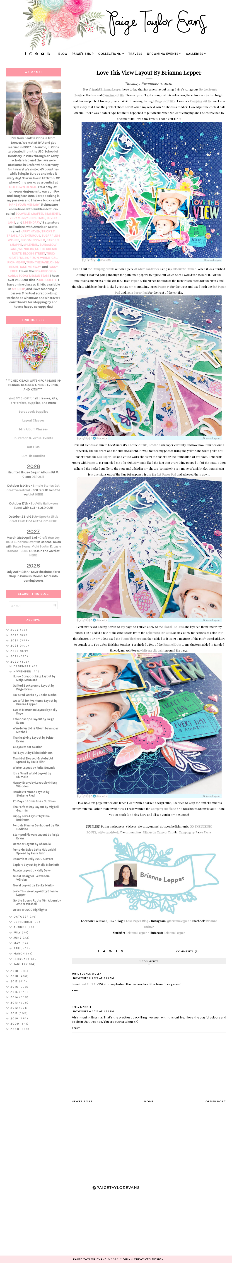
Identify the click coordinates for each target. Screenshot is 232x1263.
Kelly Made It (82, 1007)
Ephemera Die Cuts (159, 633)
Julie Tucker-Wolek (87, 973)
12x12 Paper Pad (136, 292)
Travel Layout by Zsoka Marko (33, 885)
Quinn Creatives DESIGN (143, 1259)
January (21, 964)
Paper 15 (163, 286)
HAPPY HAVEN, (31, 231)
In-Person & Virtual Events (33, 438)
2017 (14, 981)
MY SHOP (18, 289)
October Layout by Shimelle (32, 844)
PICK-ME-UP (16, 262)
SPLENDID (30, 245)
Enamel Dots (172, 644)
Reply (76, 990)
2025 (15, 635)
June (18, 937)
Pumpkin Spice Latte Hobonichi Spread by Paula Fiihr (34, 851)
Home (149, 1101)
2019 (14, 971)
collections (109, 54)
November (23, 671)
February (22, 959)
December (23, 666)
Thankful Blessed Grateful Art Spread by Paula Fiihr (33, 760)
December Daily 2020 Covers (33, 859)
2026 (15, 629)
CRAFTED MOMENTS (45, 214)
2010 (14, 1018)
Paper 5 (136, 281)
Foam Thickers (131, 638)
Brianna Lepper (111, 89)
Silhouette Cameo (184, 269)
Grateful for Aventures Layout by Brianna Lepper (35, 702)
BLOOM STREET (34, 253)
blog (62, 54)
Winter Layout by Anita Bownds (34, 767)
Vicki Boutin (40, 546)
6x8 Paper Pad (106, 457)
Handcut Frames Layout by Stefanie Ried (31, 793)
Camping (185, 832)
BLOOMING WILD (33, 240)
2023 (15, 645)
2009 (15, 1023)
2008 (15, 1029)
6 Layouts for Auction (27, 747)
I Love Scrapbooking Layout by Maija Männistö (34, 678)
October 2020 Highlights (30, 909)
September (24, 921)
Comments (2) (187, 951)
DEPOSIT (37, 477)
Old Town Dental (23, 187)
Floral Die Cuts (174, 627)
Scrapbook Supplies (33, 412)
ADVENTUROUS (29, 236)
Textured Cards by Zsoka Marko (35, 695)
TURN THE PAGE (38, 262)
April (18, 948)
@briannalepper (178, 921)
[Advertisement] (33, 1106)
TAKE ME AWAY (30, 267)
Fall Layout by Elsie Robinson (33, 752)
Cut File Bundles (33, 456)
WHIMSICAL (48, 258)
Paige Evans (22, 546)
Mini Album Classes (33, 429)
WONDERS (26, 249)
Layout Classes (33, 420)
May (18, 943)
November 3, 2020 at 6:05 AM (93, 978)
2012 (14, 1007)
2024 (15, 640)
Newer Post (82, 1101)
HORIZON (32, 258)
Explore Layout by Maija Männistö (36, 864)
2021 (14, 656)
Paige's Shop (83, 54)
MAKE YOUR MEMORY (24, 205)
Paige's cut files (165, 101)
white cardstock (148, 269)
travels (135, 54)
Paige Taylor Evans (90, 1259)
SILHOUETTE (48, 280)
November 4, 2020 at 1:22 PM (93, 1011)
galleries (194, 54)
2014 (14, 997)
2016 (14, 986)
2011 (14, 1013)
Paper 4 (92, 462)
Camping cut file (113, 95)
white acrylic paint (152, 650)
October (22, 916)
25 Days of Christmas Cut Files (34, 801)
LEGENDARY (31, 222)
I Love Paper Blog (136, 921)
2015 (14, 992)
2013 (14, 1002)
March (20, 953)
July (18, 932)
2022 (15, 651)
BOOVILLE (22, 214)
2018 (14, 976)
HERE (39, 494)
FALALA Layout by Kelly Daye (32, 870)
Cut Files (33, 447)
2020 (15, 661)
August (21, 927)
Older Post (215, 1101)
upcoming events (163, 54)
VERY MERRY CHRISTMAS (27, 218)
